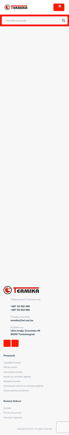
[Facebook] (7, 343)
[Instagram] (15, 343)
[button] (47, 7)
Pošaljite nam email (20, 317)
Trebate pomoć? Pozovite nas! (26, 299)
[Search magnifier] (63, 20)
